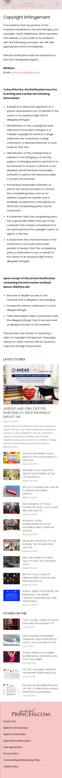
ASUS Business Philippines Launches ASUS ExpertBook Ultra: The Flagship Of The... (40, 639)
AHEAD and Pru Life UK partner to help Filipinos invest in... (26, 412)
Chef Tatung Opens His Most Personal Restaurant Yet (40, 622)
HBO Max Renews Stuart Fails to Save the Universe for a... (39, 561)
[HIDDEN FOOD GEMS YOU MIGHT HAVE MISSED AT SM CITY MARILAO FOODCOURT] (11, 474)
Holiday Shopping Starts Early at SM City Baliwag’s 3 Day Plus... (40, 457)
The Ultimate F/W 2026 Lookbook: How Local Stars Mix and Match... (40, 507)
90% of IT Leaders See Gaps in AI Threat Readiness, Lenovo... (40, 490)
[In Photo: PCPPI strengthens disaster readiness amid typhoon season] (11, 525)
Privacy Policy (10, 753)
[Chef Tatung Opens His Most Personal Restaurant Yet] (11, 624)
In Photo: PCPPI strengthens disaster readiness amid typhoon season (38, 525)
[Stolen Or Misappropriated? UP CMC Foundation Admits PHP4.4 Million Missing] (11, 689)
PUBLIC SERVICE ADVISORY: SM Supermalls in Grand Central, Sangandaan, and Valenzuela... (40, 596)
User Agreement (12, 747)
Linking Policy (10, 766)
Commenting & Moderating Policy (22, 760)
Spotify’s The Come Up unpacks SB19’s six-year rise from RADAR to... (39, 578)
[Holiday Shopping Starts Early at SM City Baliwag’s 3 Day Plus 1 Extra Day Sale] (11, 457)
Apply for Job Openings (15, 727)
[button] (5, 4)
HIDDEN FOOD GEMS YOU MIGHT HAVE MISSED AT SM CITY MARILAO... (38, 474)
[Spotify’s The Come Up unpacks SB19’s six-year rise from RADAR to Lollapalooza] (11, 578)
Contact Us (9, 721)
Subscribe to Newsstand (16, 740)
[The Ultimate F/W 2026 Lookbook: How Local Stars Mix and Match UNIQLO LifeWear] (11, 508)
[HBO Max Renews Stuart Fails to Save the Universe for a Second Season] (11, 561)
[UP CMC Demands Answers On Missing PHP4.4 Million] (11, 673)
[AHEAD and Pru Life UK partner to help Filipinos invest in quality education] (31, 385)
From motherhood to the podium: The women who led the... (39, 544)
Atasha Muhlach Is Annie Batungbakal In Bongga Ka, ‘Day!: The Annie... (40, 656)
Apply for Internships (14, 734)
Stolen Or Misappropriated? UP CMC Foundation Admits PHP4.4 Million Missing (40, 688)
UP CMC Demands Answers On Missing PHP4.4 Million (39, 671)
